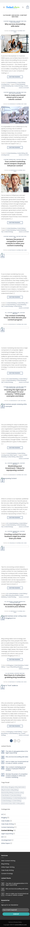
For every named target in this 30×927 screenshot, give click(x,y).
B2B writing (9, 595)
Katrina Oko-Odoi (19, 31)
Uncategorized (15, 22)
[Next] (18, 740)
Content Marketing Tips (7, 86)
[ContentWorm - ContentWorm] (12, 7)
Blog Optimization (20, 787)
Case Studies (5, 795)
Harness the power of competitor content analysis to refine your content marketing (15, 242)
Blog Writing (15, 595)
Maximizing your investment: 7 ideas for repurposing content (15, 468)
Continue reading (15, 77)
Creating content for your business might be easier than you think (15, 536)
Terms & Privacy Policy (15, 922)
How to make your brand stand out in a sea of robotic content (15, 97)
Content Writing (21, 21)
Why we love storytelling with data (15, 25)
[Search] (23, 7)
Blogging (10, 601)
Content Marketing (9, 21)
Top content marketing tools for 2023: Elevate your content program (15, 317)
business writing (19, 792)
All (6, 312)
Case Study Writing (15, 795)
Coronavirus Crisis (7, 803)
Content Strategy (18, 86)
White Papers (20, 388)
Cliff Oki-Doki (22, 400)
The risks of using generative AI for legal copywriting (17, 752)
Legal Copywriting (7, 834)
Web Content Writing (8, 861)
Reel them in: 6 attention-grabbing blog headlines (15, 676)
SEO (10, 93)
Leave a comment (24, 87)
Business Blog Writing (7, 792)
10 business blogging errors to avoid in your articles (15, 605)
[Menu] (4, 7)
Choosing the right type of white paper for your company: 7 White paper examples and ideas (15, 393)
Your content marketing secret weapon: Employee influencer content (15, 163)
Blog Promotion (6, 790)
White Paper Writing (7, 867)
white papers (19, 456)
